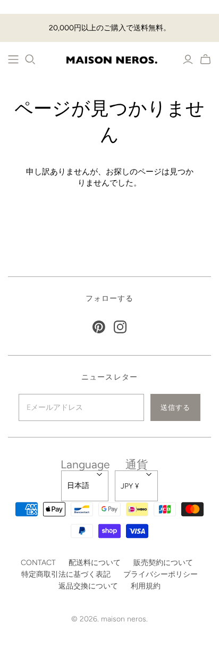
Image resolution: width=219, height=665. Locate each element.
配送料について (95, 562)
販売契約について (163, 562)
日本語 (78, 485)
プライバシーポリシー (160, 574)
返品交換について (88, 586)
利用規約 (146, 586)
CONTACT (38, 562)
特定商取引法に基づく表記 (66, 574)
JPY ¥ (130, 486)
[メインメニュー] (13, 59)
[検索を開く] (30, 59)
